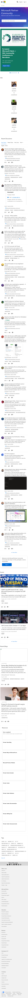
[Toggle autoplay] (18, 73)
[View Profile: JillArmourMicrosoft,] (2, 232)
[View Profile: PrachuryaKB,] (2, 264)
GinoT (6, 206)
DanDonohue (7, 221)
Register (21, 2)
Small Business (4, 947)
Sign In (25, 2)
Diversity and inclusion (5, 984)
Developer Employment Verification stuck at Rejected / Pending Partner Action (14, 384)
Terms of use (3, 994)
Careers (3, 973)
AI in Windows (4, 880)
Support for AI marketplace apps (7, 959)
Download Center (4, 893)
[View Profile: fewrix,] (2, 470)
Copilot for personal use (5, 878)
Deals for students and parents (6, 924)
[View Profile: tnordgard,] (2, 385)
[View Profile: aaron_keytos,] (2, 368)
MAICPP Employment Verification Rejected (14, 301)
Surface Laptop (4, 872)
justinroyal (7, 326)
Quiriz (6, 444)
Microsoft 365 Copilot (5, 944)
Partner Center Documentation (10, 803)
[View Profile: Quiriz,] (2, 437)
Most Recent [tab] (3, 142)
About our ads (4, 995)
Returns (3, 897)
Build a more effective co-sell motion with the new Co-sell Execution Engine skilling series (15, 232)
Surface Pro (3, 870)
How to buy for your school (6, 920)
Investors (3, 982)
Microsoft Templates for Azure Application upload (14, 264)
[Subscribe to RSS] (18, 864)
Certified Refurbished (5, 901)
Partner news (12, 674)
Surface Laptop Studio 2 (5, 874)
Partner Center (6, 783)
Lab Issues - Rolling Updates (11, 215)
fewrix (6, 491)
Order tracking (4, 899)
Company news (4, 977)
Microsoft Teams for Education (6, 915)
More (21, 142)
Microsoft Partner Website (9, 762)
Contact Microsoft (8, 993)
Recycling (19, 994)
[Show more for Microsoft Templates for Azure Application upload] (9, 279)
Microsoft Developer (5, 955)
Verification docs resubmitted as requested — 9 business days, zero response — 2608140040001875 (15, 285)
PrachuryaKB (7, 271)
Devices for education (5, 913)
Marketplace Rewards (5, 965)
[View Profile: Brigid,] (2, 454)
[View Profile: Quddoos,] (2, 166)
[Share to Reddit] (14, 864)
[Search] (17, 2)
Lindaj (6, 156)
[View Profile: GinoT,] (2, 185)
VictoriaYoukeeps (8, 357)
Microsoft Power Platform (6, 940)
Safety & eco (14, 994)
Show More (14, 552)
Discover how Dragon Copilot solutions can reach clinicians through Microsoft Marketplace (15, 149)
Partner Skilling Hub (7, 813)
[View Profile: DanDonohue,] (2, 216)
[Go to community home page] (4, 2)
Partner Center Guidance (8, 793)
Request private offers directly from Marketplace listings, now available (15, 317)
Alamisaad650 (7, 425)
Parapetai (6, 307)
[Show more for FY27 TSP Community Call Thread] (19, 258)
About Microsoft (4, 975)
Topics (3, 5)
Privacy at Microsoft (5, 979)
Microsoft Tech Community (6, 961)
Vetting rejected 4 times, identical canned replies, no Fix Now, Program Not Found (15, 470)
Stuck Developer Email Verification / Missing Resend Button (14, 437)
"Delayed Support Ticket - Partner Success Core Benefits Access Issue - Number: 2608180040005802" (15, 401)
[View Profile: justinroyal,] (2, 318)
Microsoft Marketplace (5, 963)
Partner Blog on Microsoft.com (10, 752)
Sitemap (3, 993)
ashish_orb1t (7, 291)
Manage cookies (19, 993)
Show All (3, 858)
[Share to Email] (20, 864)
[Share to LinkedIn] (7, 864)
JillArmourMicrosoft (8, 238)
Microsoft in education (5, 911)
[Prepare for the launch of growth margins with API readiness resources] (14, 693)
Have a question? (7, 732)
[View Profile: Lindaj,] (2, 149)
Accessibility (3, 986)
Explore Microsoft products (6, 883)
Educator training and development (7, 922)
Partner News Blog (7, 742)
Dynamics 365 (4, 936)
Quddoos (6, 173)
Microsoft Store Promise (5, 903)
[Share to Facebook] (9, 864)
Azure (2, 953)
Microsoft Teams (4, 942)
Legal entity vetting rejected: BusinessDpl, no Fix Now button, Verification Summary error (15, 534)
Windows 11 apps (4, 885)
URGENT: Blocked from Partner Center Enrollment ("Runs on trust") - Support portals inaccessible (15, 166)
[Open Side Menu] (1, 2)
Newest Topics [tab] (10, 142)
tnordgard (7, 391)
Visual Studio (4, 967)
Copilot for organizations (5, 876)
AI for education (4, 926)
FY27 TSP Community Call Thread (12, 246)
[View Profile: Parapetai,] (2, 302)
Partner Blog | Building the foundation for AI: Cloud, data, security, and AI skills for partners (14, 666)
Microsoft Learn (4, 957)
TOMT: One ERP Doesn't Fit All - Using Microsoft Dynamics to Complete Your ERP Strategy (13, 591)
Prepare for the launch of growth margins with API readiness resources (13, 705)
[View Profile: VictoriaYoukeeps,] (2, 337)
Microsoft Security (4, 934)
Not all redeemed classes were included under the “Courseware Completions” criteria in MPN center (15, 418)
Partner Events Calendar (8, 772)
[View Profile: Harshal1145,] (2, 402)
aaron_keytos (7, 374)
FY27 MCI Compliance (10, 453)
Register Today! (6, 65)
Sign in (6, 564)
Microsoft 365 (4, 938)
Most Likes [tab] (16, 142)
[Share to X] (12, 864)
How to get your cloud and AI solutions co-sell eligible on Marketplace (15, 503)
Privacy (14, 993)
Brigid (6, 460)
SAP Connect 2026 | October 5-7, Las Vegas (13, 625)
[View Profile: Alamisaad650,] (2, 419)
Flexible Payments (4, 905)
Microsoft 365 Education (5, 918)
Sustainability (4, 988)
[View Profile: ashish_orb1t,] (2, 285)
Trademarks (9, 994)
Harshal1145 (7, 408)
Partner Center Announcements (10, 823)
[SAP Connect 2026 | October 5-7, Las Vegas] (14, 616)
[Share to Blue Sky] (16, 864)
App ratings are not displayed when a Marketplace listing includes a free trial (13, 185)
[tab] (10, 73)
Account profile (4, 891)
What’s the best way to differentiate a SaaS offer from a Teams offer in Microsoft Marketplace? (15, 336)
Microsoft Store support (5, 895)
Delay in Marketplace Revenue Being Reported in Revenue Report (16, 367)
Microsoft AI (3, 932)
